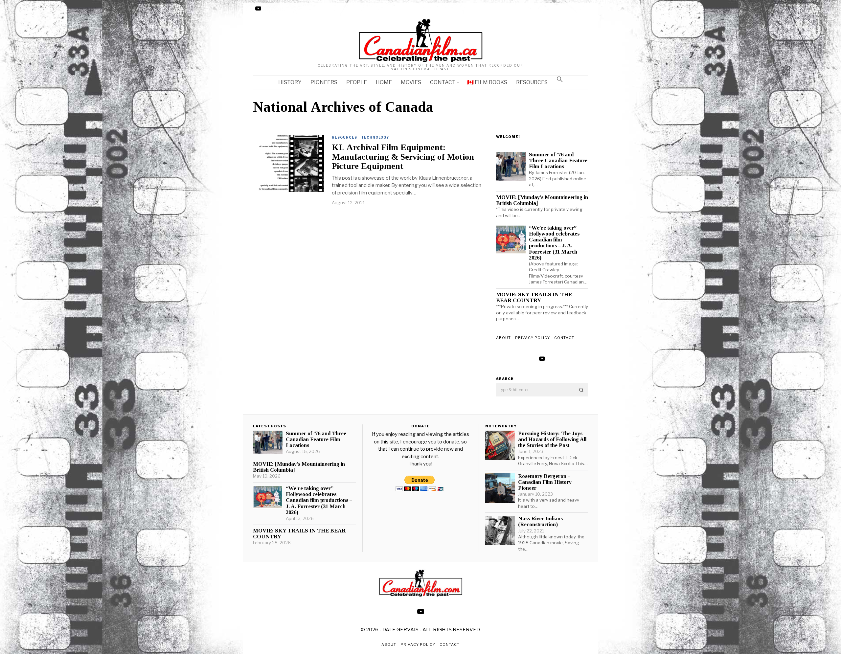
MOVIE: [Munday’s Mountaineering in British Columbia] (542, 200)
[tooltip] (258, 8)
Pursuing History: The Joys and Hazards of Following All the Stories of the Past (552, 439)
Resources (344, 137)
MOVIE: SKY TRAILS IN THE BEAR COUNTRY (534, 298)
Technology (375, 137)
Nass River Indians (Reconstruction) (540, 522)
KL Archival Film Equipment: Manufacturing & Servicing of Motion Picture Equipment (403, 157)
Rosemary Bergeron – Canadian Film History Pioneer (545, 482)
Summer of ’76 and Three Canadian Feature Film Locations (558, 160)
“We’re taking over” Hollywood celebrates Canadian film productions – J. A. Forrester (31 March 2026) (554, 243)
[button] (560, 79)
